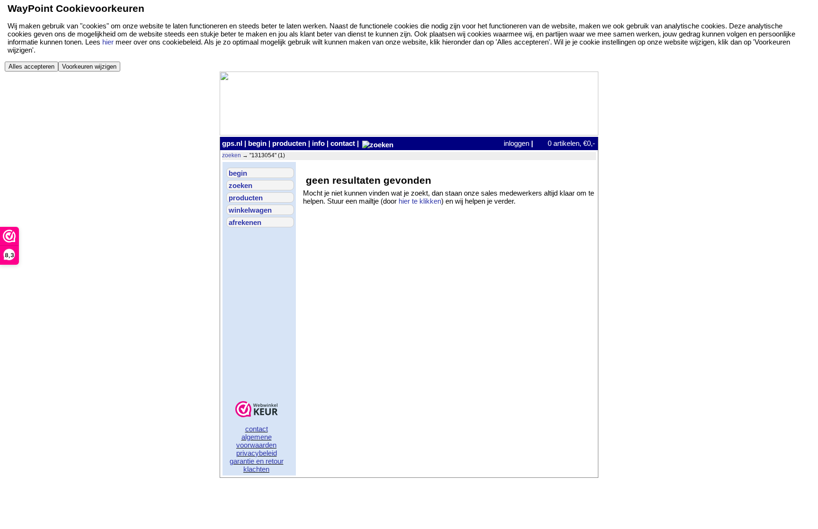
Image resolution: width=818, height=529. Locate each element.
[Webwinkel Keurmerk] (256, 410)
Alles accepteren (31, 66)
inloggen (516, 143)
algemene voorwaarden (256, 441)
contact (342, 143)
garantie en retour (257, 461)
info (318, 143)
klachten (256, 469)
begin (257, 143)
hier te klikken (420, 201)
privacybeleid (256, 453)
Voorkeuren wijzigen (89, 66)
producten (289, 143)
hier (108, 42)
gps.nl (232, 143)
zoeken (231, 155)
